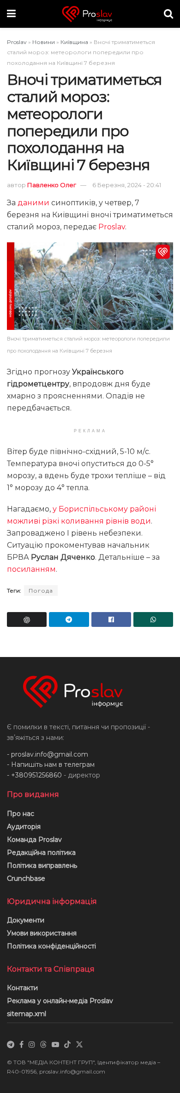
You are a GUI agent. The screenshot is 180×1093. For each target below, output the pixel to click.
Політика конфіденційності (51, 946)
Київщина (74, 41)
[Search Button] (168, 14)
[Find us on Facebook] (21, 1045)
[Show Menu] (11, 14)
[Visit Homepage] (90, 14)
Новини (43, 41)
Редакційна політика (41, 852)
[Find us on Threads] (43, 1045)
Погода (41, 590)
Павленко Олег (51, 185)
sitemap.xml (26, 1014)
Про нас (20, 813)
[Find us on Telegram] (10, 1045)
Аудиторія (24, 826)
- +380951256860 (34, 775)
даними (33, 202)
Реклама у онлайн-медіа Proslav (60, 1001)
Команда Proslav (34, 839)
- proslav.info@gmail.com (47, 754)
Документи (25, 920)
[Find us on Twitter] (79, 1045)
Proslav (17, 41)
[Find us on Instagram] (32, 1045)
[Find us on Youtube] (55, 1045)
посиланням (31, 569)
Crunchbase (26, 878)
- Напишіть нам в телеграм (51, 764)
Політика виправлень (42, 865)
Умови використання (42, 933)
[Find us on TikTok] (67, 1045)
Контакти (22, 988)
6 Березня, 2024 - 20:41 (126, 185)
